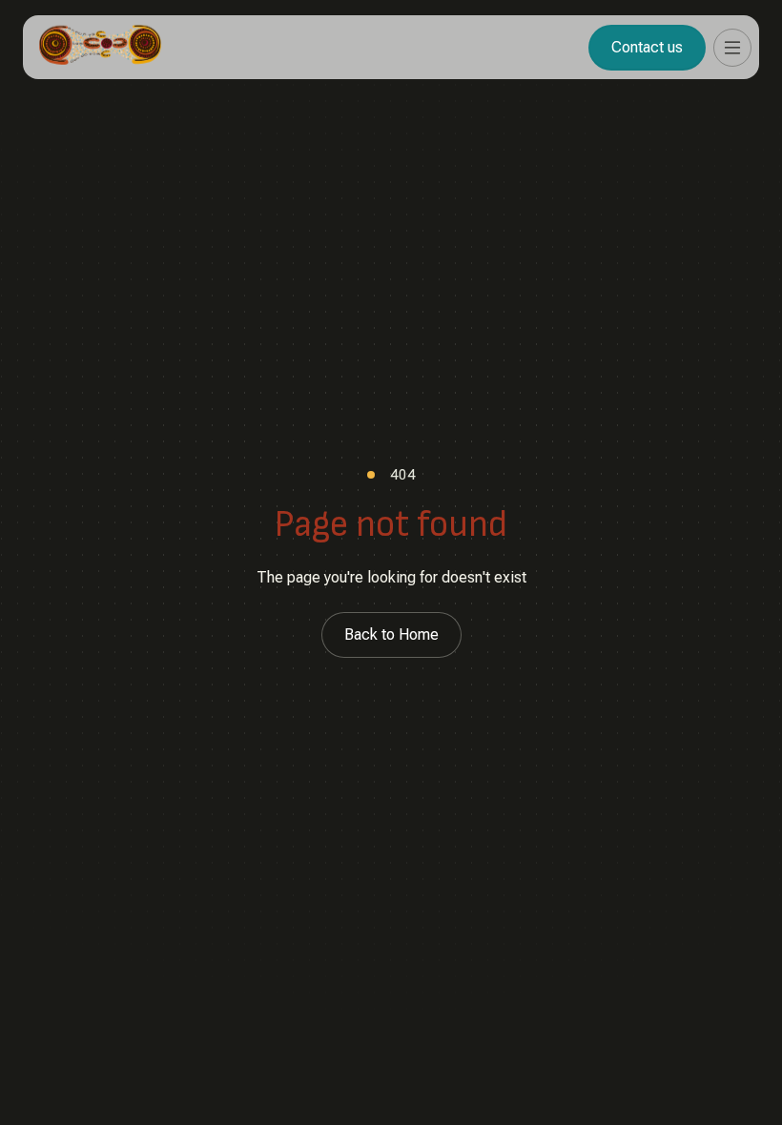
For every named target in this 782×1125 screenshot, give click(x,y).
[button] (732, 48)
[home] (100, 47)
